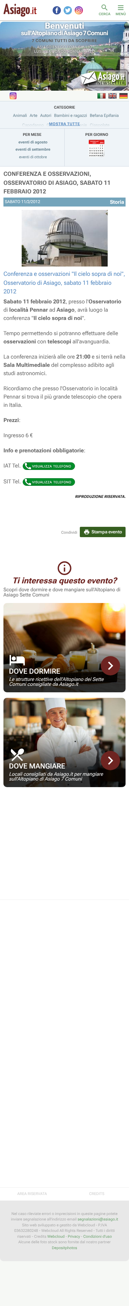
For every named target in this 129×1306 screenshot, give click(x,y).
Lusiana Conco (50, 51)
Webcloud (56, 1236)
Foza (72, 47)
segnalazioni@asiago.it (97, 1219)
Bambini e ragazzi (70, 115)
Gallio (85, 47)
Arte (33, 115)
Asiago (44, 47)
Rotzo (88, 51)
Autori (45, 115)
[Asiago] (20, 10)
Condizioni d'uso (97, 1236)
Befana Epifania (104, 115)
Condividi (69, 532)
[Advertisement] (64, 848)
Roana (74, 51)
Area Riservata (32, 1194)
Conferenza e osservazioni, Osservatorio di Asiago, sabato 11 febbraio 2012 (56, 183)
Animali (20, 115)
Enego (59, 47)
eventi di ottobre (33, 157)
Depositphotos (64, 1248)
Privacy (74, 1236)
